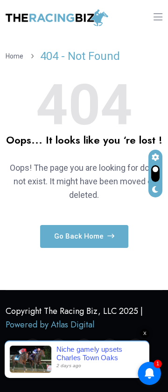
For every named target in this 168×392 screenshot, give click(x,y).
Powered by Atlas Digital (50, 325)
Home (16, 56)
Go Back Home (79, 236)
